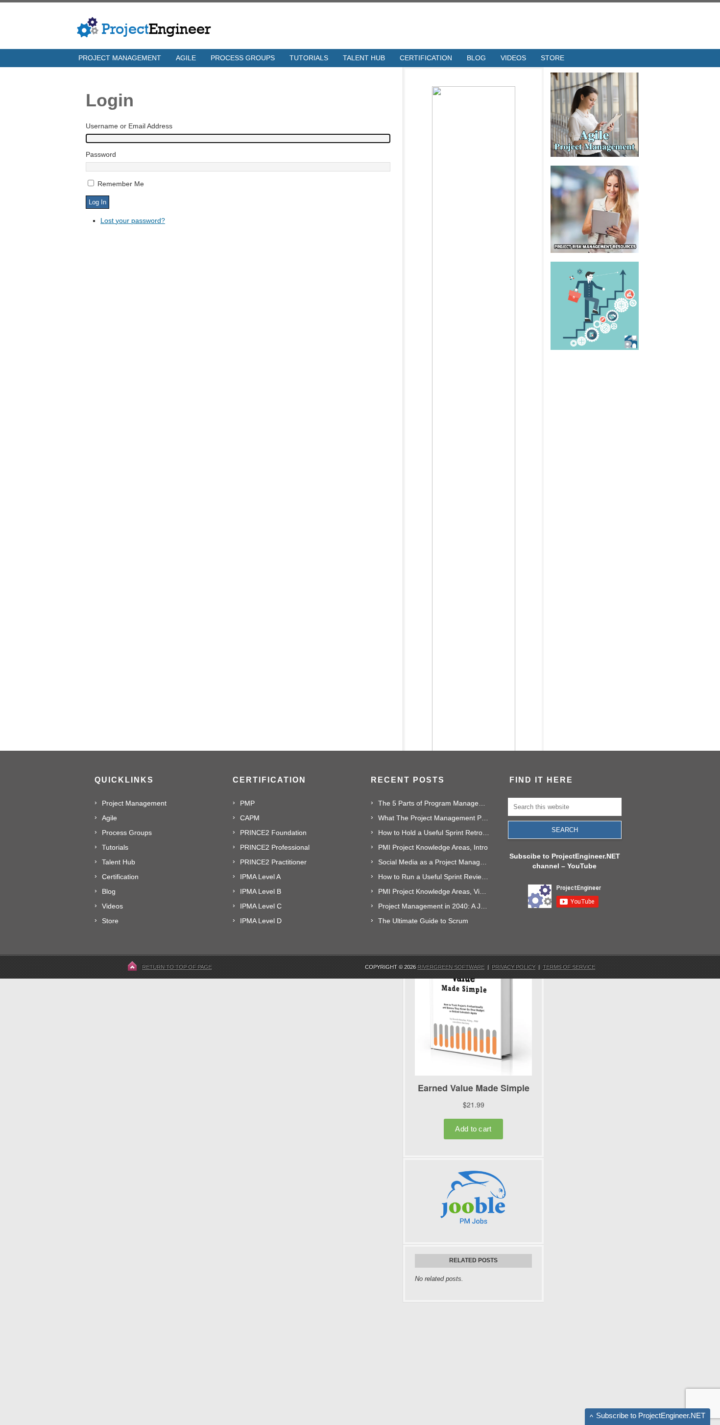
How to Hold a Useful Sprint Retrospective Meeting (433, 832)
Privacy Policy (513, 967)
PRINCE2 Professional (275, 847)
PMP (247, 803)
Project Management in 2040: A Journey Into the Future (433, 906)
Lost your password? (132, 220)
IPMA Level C (261, 906)
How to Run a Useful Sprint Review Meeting (433, 877)
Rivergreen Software (450, 967)
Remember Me (120, 184)
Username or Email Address (129, 126)
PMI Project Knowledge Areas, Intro (433, 847)
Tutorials (115, 847)
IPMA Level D (261, 921)
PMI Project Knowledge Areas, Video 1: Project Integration (433, 891)
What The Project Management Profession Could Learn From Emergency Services (433, 818)
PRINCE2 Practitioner (273, 862)
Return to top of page (177, 967)
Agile (109, 818)
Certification (120, 877)
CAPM (250, 818)
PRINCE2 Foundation (273, 832)
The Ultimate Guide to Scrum (423, 921)
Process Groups (127, 832)
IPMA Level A (260, 877)
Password (101, 154)
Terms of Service (569, 967)
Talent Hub (118, 862)
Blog (109, 891)
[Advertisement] (476, 1363)
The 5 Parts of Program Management (433, 803)
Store (110, 921)
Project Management (134, 803)
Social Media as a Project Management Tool (433, 862)
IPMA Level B (260, 891)
